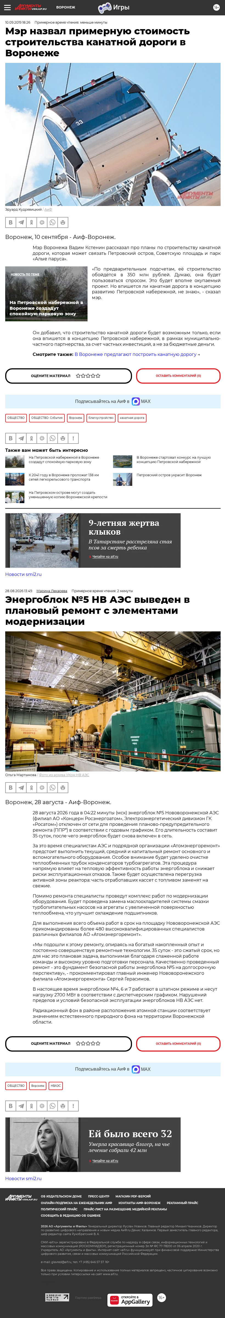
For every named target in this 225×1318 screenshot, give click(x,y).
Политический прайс (59, 1209)
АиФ (48, 209)
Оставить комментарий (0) (178, 376)
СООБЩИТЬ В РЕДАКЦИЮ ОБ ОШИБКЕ (71, 1215)
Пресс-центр (98, 1196)
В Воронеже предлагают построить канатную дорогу (135, 354)
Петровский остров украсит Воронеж (169, 475)
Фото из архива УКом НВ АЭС (64, 775)
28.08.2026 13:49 (18, 591)
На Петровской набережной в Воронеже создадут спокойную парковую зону (64, 459)
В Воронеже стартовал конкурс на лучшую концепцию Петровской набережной (174, 459)
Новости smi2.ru (23, 574)
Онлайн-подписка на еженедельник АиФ (76, 1203)
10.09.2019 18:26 (17, 22)
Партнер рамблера (88, 1297)
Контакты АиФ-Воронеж (140, 1203)
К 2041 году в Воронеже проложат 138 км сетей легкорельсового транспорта (64, 477)
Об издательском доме (61, 1196)
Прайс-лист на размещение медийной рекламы (125, 1209)
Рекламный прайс (182, 1203)
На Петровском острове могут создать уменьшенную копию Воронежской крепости (68, 495)
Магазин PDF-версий (133, 1196)
